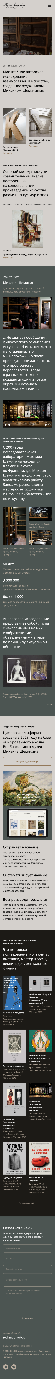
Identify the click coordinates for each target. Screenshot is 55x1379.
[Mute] (49, 425)
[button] (49, 5)
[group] (29, 234)
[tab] (7, 204)
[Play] (6, 425)
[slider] (18, 425)
